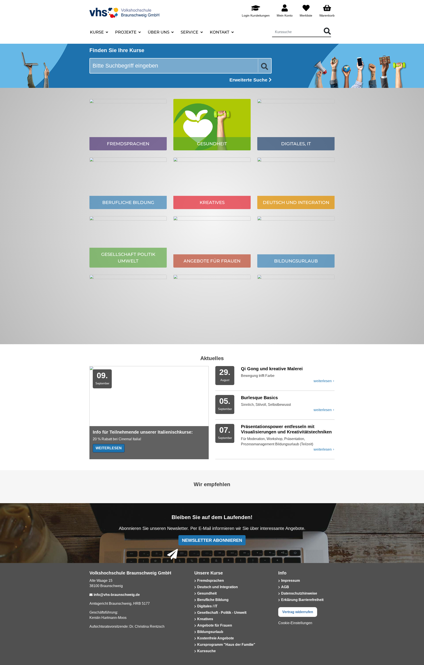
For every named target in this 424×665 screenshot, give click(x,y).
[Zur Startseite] (135, 11)
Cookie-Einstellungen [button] (295, 623)
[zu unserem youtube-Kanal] (116, 637)
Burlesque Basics (259, 397)
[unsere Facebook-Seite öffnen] (92, 637)
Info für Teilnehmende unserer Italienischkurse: (143, 432)
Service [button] (190, 32)
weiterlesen (109, 448)
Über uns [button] (159, 32)
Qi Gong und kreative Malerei (272, 368)
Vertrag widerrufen (297, 612)
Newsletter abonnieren (212, 540)
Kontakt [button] (220, 32)
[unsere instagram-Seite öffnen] (104, 637)
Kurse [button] (97, 32)
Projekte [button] (126, 32)
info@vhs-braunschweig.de (117, 595)
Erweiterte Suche (249, 79)
